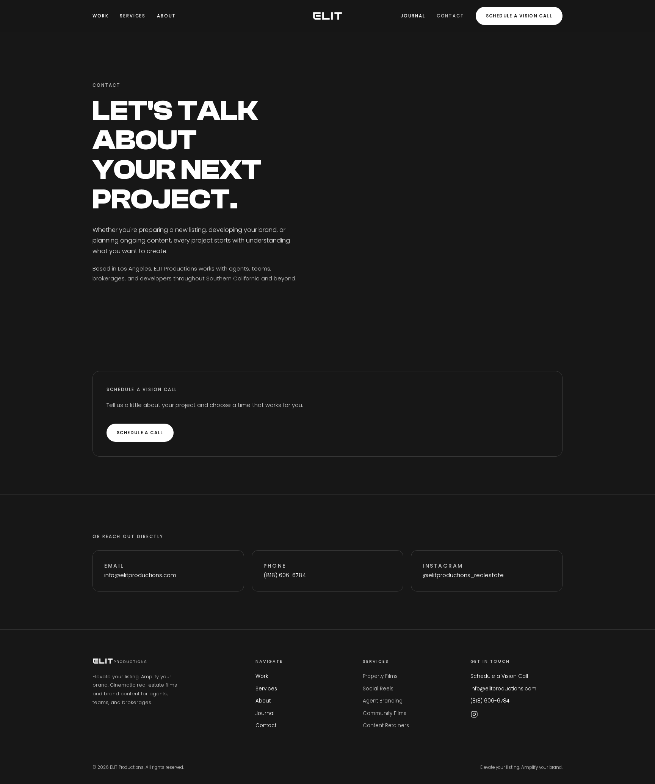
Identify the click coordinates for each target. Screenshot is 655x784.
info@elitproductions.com (140, 575)
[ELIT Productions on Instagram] (474, 714)
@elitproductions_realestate (463, 575)
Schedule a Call (140, 433)
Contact (450, 16)
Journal (413, 16)
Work (100, 16)
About (166, 16)
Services (133, 16)
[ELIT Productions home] (327, 16)
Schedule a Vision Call (519, 16)
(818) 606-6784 (284, 575)
